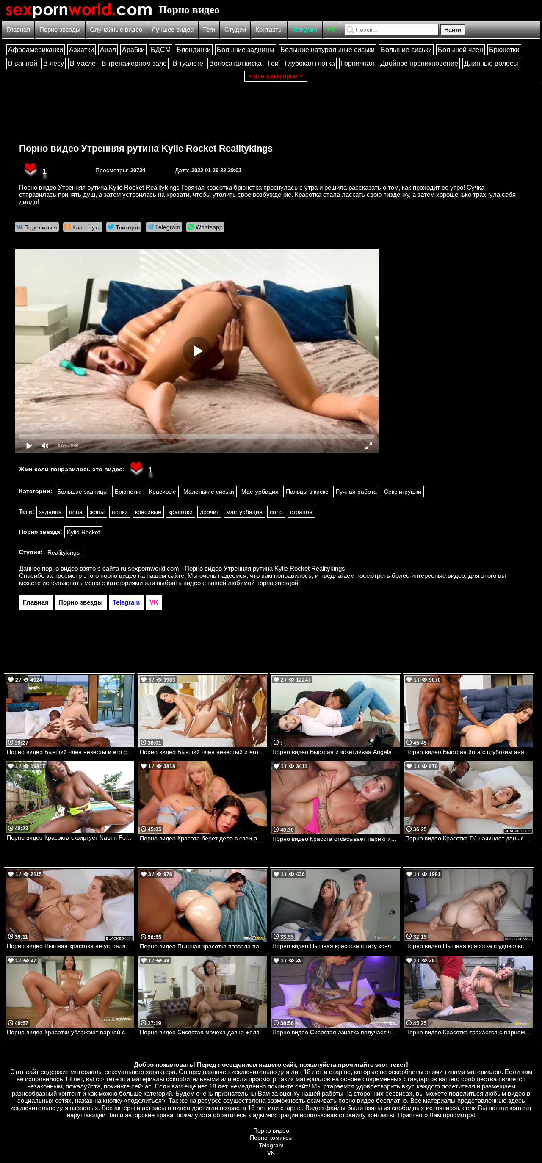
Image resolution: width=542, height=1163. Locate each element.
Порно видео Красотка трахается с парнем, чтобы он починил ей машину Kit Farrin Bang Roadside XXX (469, 1032)
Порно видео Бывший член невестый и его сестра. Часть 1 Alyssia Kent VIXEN (203, 752)
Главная (18, 29)
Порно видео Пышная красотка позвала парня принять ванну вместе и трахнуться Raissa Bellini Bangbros (203, 946)
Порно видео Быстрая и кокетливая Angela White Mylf (336, 752)
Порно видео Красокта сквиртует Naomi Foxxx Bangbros (70, 837)
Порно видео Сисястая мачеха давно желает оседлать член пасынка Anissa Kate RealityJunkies (203, 1032)
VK (331, 29)
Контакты (269, 29)
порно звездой (277, 582)
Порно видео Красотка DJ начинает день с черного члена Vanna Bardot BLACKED (469, 838)
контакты (381, 1115)
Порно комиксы (271, 1137)
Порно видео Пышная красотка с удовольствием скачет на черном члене (469, 945)
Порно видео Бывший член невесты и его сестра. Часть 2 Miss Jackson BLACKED (70, 752)
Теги (209, 29)
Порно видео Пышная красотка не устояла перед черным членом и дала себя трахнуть (70, 945)
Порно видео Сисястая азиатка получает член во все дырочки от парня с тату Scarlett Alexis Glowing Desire (336, 1032)
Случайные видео (116, 29)
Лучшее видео (173, 29)
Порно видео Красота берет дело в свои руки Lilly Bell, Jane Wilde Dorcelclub (203, 838)
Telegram (305, 29)
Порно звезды (59, 29)
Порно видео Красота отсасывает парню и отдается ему (336, 838)
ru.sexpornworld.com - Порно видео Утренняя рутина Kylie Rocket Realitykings (233, 568)
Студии (235, 29)
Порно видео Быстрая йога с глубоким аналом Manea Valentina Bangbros (469, 752)
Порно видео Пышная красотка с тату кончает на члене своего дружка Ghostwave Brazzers (336, 945)
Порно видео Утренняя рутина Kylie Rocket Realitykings (146, 148)
